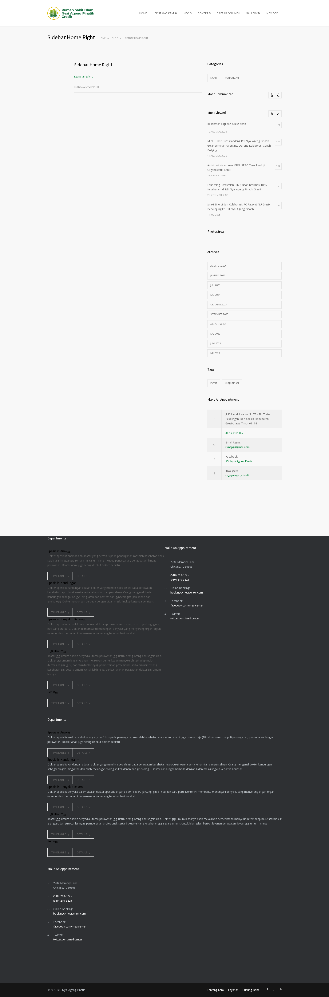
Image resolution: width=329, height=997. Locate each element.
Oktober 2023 (218, 304)
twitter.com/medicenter (184, 618)
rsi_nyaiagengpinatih (237, 475)
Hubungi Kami (251, 990)
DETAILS (82, 576)
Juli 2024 (215, 294)
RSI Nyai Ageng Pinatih (239, 461)
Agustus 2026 (218, 265)
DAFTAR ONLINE (227, 13)
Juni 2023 (215, 343)
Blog (115, 38)
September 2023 (219, 314)
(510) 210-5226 (179, 579)
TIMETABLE (58, 576)
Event (213, 77)
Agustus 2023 (218, 324)
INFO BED (272, 13)
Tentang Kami (215, 990)
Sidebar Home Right (93, 65)
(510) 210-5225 (179, 575)
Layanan (233, 990)
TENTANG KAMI (164, 13)
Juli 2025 (215, 285)
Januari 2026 (217, 275)
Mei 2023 (215, 353)
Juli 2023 (215, 333)
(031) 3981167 (234, 433)
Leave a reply (82, 76)
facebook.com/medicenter (186, 605)
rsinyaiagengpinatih (86, 86)
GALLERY (251, 13)
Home (102, 38)
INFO (186, 13)
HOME (143, 13)
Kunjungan (232, 77)
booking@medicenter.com (186, 592)
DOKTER (202, 13)
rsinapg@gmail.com (237, 447)
